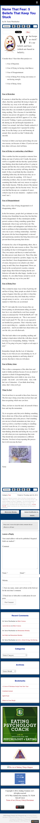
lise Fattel (5, 635)
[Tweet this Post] (18, 26)
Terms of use (10, 800)
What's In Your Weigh (8, 700)
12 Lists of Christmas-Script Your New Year (15, 686)
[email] (35, 26)
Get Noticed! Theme (31, 815)
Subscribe (20, 819)
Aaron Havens (6, 626)
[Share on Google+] (28, 26)
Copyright (34, 817)
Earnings (28, 817)
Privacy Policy (21, 800)
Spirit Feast (5, 696)
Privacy (23, 817)
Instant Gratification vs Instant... (31, 514)
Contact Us (13, 819)
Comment (6, 26)
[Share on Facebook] (13, 26)
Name (5, 573)
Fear (9, 495)
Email (22, 573)
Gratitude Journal (7, 691)
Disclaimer (30, 800)
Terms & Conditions (14, 817)
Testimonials (27, 819)
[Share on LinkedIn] (23, 26)
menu (36, 2)
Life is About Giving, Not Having (27, 640)
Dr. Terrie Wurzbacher (11, 21)
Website (5, 580)
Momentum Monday (9, 512)
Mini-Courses (22, 621)
